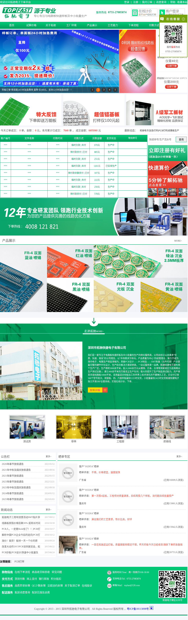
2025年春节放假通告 (13, 499)
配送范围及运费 (41, 592)
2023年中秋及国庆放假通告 (16, 487)
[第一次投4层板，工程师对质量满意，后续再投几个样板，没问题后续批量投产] (68, 504)
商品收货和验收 (41, 572)
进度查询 (161, 2)
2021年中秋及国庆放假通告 (16, 469)
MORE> (178, 241)
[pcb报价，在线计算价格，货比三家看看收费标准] (167, 174)
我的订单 (147, 2)
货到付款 (20, 578)
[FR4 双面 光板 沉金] (117, 295)
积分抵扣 (56, 578)
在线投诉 (87, 585)
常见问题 (57, 572)
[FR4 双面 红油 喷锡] (70, 261)
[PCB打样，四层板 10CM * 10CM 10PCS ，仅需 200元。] (171, 88)
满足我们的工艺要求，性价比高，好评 (112, 519)
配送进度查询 (22, 592)
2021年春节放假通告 (13, 475)
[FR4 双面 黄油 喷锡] (164, 295)
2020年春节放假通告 (13, 464)
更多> (48, 456)
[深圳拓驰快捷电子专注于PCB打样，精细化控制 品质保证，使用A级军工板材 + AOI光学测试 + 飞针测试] (156, 124)
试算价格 (31, 25)
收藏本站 (182, 2)
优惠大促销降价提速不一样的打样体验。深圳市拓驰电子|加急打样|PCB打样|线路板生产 (163, 127)
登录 (126, 2)
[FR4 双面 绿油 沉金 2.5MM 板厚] (117, 261)
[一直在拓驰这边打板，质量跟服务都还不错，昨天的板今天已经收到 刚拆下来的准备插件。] (68, 553)
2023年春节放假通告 (13, 481)
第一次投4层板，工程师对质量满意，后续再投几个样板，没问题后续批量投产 (133, 495)
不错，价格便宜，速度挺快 (106, 472)
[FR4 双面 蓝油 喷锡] (23, 278)
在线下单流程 (22, 572)
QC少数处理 (39, 585)
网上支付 (32, 578)
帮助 (172, 2)
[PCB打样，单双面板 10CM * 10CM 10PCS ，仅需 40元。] (171, 67)
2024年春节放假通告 (13, 493)
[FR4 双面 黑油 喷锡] (70, 295)
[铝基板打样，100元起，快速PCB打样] (93, 124)
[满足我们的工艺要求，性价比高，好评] (68, 527)
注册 (135, 2)
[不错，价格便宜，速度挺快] (68, 480)
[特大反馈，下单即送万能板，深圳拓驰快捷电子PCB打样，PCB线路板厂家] (30, 124)
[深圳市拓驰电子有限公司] (44, 17)
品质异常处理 (22, 585)
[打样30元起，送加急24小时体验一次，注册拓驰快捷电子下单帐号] (167, 159)
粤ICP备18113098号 (138, 609)
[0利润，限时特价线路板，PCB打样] (137, 92)
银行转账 (44, 578)
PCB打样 (19, 561)
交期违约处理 (55, 585)
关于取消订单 (72, 585)
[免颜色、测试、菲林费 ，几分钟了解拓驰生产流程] (167, 196)
